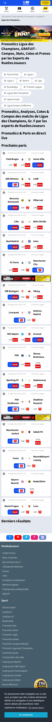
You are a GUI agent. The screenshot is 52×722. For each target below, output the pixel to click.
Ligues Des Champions (18, 93)
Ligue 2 (10, 80)
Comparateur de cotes (13, 657)
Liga (39, 80)
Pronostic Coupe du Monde (15, 644)
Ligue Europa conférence (19, 105)
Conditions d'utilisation (13, 580)
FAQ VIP (6, 594)
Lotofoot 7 (7, 612)
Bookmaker (8, 621)
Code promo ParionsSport (14, 671)
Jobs (4, 575)
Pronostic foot (9, 625)
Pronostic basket (10, 639)
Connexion (45, 3)
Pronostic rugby (10, 634)
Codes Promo (8, 553)
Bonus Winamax (10, 684)
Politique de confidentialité (15, 589)
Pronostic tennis (10, 630)
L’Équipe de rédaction (12, 566)
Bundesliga (12, 87)
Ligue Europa (13, 99)
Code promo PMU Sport (13, 666)
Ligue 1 (30, 74)
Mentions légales (10, 584)
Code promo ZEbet (11, 680)
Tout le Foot (12, 74)
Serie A (25, 80)
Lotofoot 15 (7, 616)
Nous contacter (9, 557)
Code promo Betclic (11, 662)
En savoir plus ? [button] (36, 707)
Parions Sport (9, 607)
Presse (5, 571)
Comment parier (10, 653)
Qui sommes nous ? (11, 562)
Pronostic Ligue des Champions (17, 648)
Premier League (34, 87)
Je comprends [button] (26, 715)
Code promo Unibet (11, 675)
